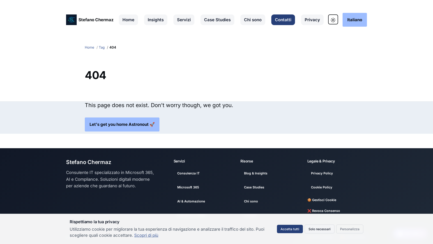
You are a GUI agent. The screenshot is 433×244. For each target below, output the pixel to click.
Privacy (312, 19)
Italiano (354, 19)
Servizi (184, 19)
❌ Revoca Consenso (323, 211)
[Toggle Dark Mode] (333, 19)
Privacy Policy (322, 173)
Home (128, 19)
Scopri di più (146, 235)
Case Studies (217, 19)
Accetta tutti (290, 229)
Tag (102, 47)
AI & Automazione (191, 201)
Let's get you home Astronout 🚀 (122, 124)
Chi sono (253, 19)
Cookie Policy (321, 187)
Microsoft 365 (188, 187)
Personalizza (349, 229)
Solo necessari (320, 229)
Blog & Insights (255, 173)
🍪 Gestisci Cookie (321, 200)
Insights (156, 19)
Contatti (283, 19)
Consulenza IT (188, 173)
